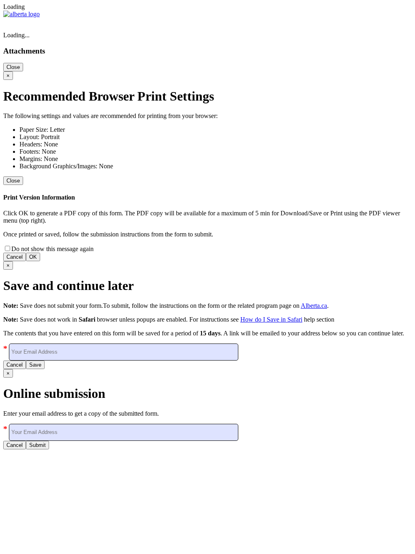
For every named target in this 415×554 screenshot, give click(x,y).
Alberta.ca (314, 305)
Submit (37, 445)
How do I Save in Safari (271, 319)
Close (13, 67)
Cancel (14, 257)
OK (33, 257)
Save (35, 365)
